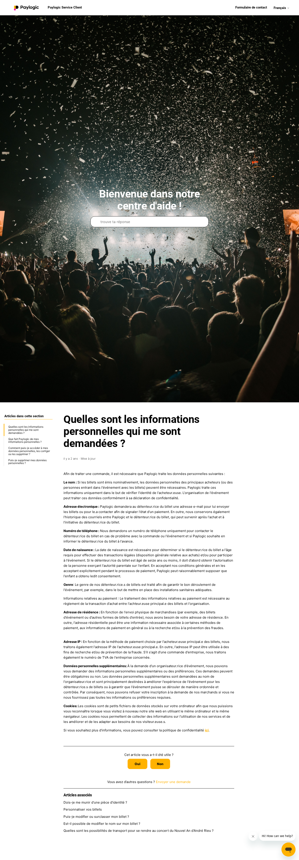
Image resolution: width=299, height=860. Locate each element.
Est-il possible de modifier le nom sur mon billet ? (101, 824)
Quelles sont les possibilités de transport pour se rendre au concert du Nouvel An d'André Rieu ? (138, 831)
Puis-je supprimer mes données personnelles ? (27, 461)
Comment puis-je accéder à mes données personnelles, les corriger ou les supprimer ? (29, 451)
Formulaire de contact (251, 7)
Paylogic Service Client (65, 7)
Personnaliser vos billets (82, 809)
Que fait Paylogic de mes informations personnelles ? (25, 440)
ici (207, 730)
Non (160, 764)
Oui (137, 764)
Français (280, 8)
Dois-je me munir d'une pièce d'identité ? (95, 802)
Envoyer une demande (173, 782)
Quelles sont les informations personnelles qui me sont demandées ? (25, 429)
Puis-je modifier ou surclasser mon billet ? (96, 817)
